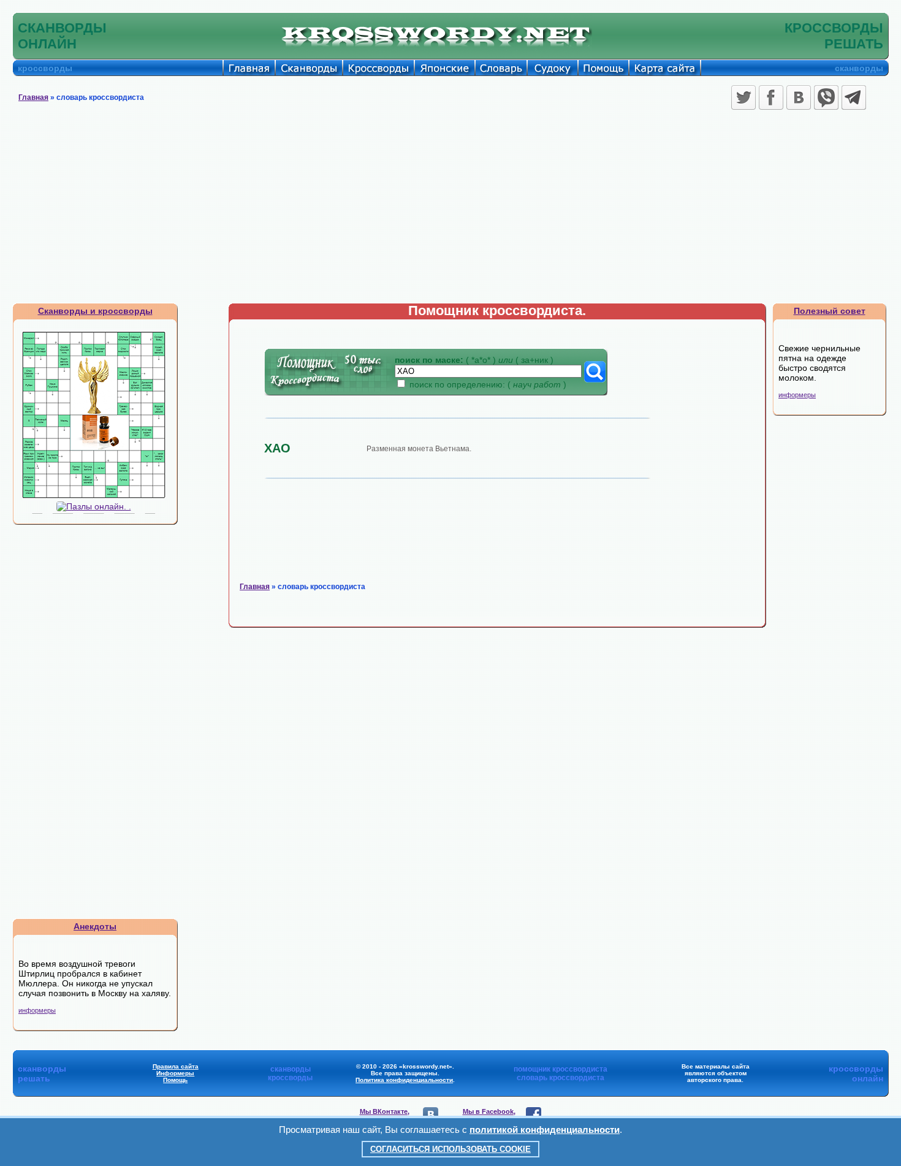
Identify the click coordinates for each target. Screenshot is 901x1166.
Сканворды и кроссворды (95, 311)
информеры (37, 1010)
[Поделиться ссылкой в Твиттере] (743, 97)
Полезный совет (829, 311)
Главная (33, 97)
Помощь (175, 1079)
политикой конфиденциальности (545, 1129)
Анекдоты (95, 926)
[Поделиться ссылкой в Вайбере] (826, 97)
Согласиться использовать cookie (450, 1149)
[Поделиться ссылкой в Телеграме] (854, 97)
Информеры (175, 1073)
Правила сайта (176, 1066)
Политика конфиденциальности (404, 1079)
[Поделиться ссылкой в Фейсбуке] (771, 97)
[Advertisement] (450, 211)
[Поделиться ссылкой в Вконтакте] (798, 97)
